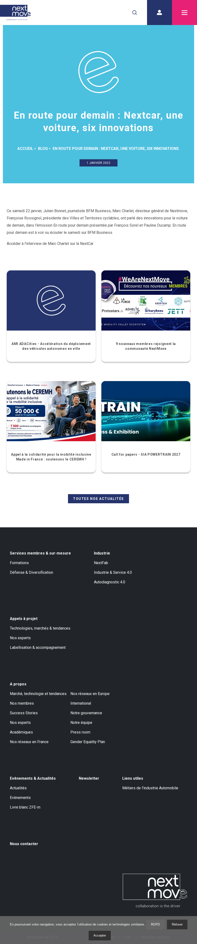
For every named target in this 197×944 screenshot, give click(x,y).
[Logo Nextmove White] (155, 890)
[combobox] (134, 12)
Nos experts (20, 638)
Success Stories (24, 713)
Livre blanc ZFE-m (25, 807)
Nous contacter (24, 844)
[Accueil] (15, 12)
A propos (18, 684)
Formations (19, 563)
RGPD (155, 924)
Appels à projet (23, 618)
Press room (80, 732)
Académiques (21, 732)
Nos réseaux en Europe (90, 693)
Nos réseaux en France (29, 742)
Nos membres (22, 703)
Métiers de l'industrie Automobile (150, 788)
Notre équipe (81, 722)
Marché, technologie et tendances (38, 693)
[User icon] (159, 12)
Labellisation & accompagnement (38, 647)
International (80, 703)
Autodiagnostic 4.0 (109, 582)
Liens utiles (132, 778)
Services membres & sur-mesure (40, 553)
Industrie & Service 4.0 (113, 572)
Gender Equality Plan (87, 742)
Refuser (177, 924)
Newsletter (89, 778)
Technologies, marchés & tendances (40, 628)
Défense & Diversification (31, 572)
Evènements (20, 797)
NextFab (101, 563)
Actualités (18, 788)
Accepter (99, 935)
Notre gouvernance (86, 713)
